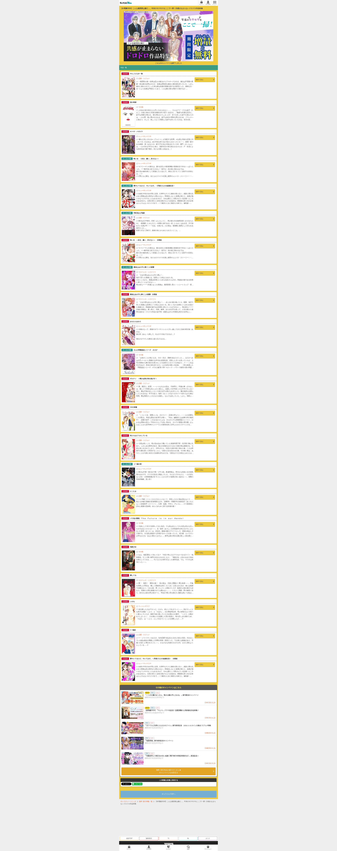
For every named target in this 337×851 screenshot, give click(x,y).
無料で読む (200, 80)
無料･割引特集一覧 (145, 801)
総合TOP (129, 838)
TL (168, 838)
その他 (140, 107)
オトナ (208, 838)
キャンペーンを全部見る (168, 771)
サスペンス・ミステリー (147, 272)
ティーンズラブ (144, 606)
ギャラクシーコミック (128, 801)
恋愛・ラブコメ (144, 78)
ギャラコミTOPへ (168, 794)
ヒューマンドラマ (144, 136)
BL (188, 838)
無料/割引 (149, 838)
